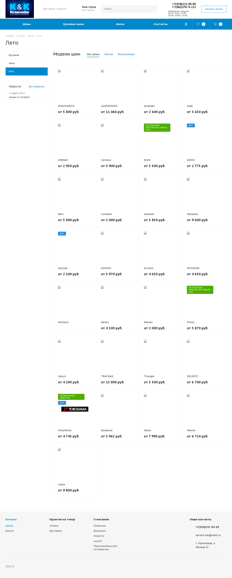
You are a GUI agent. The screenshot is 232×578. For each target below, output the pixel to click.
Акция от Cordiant (19, 97)
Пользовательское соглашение (105, 547)
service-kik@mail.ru (208, 535)
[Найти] (152, 9)
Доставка (55, 530)
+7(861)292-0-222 (184, 7)
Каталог (11, 519)
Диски (9, 530)
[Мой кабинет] (186, 24)
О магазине (101, 519)
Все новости (36, 86)
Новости (99, 536)
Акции (98, 541)
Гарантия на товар (62, 519)
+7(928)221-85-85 (184, 4)
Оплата (53, 525)
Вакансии (100, 530)
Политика (100, 525)
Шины (9, 525)
